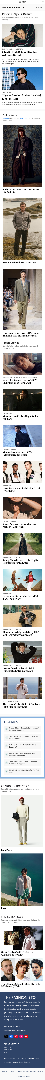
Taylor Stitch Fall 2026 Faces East (19, 262)
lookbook (23, 118)
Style (13, 449)
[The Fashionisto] (13, 7)
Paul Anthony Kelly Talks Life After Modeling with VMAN (22, 754)
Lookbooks (8, 413)
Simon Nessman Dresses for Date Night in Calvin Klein (20, 525)
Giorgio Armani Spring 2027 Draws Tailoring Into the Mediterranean (21, 334)
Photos (6, 449)
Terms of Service (26, 1071)
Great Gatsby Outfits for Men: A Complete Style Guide (17, 953)
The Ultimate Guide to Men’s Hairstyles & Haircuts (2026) (21, 985)
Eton (3, 908)
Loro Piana (6, 850)
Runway (6, 118)
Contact (8, 1047)
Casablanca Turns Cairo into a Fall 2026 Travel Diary (20, 597)
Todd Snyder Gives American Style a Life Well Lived (21, 191)
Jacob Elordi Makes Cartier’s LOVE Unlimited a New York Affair (20, 381)
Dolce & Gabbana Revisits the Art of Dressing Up (21, 489)
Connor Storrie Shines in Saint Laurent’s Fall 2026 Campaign (18, 669)
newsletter (19, 1030)
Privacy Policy (15, 1071)
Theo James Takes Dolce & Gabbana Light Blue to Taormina (21, 705)
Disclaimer (6, 1071)
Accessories (9, 377)
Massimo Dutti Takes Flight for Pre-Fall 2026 (21, 417)
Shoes (17, 557)
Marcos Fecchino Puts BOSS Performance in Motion (17, 453)
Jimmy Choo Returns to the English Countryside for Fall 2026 (21, 561)
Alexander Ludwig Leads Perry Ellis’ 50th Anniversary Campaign (21, 633)
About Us (8, 1050)
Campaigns (7, 49)
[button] (43, 2)
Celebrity (18, 49)
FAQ (5, 1052)
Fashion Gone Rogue (20, 1062)
